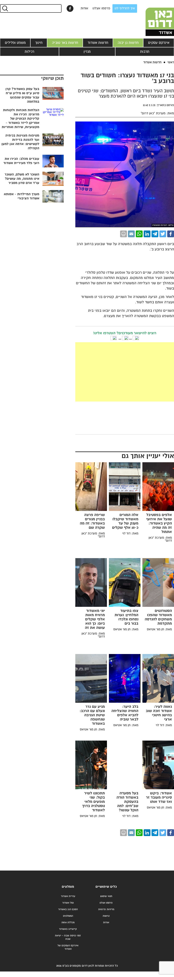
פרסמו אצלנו (101, 8)
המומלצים (68, 916)
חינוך (38, 42)
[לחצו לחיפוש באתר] (5, 8)
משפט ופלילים (15, 42)
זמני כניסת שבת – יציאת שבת (68, 937)
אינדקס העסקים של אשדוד (68, 947)
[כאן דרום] (153, 18)
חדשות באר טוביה (65, 42)
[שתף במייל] (131, 233)
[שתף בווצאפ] (139, 233)
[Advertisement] (93, 372)
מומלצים (68, 886)
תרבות (144, 51)
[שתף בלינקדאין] (147, 233)
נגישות (106, 916)
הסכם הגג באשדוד (68, 909)
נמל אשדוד (68, 903)
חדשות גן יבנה (128, 42)
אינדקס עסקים (158, 42)
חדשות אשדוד (98, 42)
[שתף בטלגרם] (155, 233)
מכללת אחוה (67, 922)
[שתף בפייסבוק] (70, 8)
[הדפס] (123, 233)
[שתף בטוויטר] (162, 233)
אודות (84, 8)
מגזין (87, 51)
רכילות (29, 51)
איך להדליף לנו (125, 8)
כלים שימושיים (106, 886)
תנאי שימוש (106, 896)
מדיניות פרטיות (106, 909)
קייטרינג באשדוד (68, 929)
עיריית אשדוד (68, 896)
